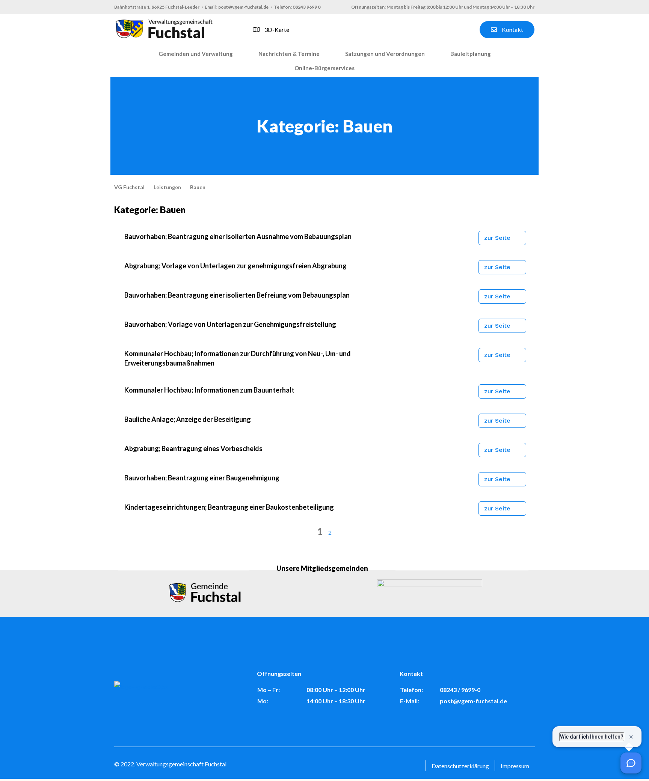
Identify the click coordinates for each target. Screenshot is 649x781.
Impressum (515, 765)
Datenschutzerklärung (460, 765)
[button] (196, 54)
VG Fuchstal (129, 187)
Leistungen (167, 187)
